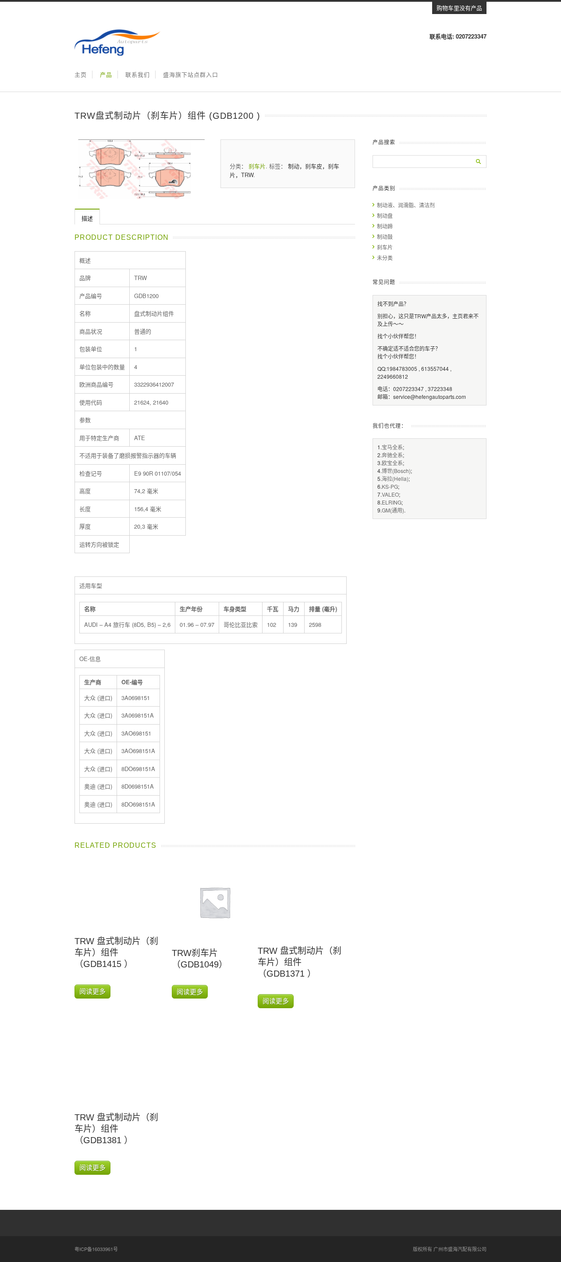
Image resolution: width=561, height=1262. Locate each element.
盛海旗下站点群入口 (190, 74)
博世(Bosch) (396, 470)
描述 (87, 218)
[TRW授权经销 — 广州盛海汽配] (117, 53)
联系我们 (137, 74)
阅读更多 (92, 991)
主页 (81, 74)
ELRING (391, 502)
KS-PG (390, 486)
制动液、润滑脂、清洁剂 (406, 205)
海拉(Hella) (395, 478)
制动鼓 (385, 236)
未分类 (385, 257)
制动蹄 (385, 226)
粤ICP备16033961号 (96, 1248)
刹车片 (257, 166)
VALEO (390, 494)
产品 (106, 74)
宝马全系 (392, 447)
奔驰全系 (392, 455)
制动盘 (385, 215)
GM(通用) (393, 510)
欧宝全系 (392, 462)
